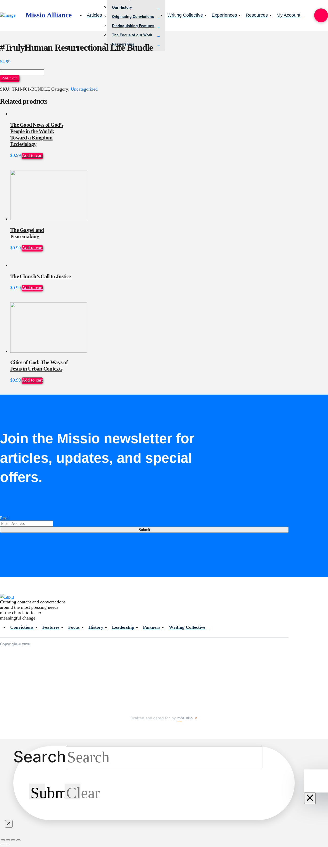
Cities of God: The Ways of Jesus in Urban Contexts (39, 365)
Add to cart (9, 78)
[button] (321, 15)
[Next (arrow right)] (8, 844)
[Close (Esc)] (18, 840)
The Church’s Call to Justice (40, 276)
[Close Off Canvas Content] (310, 798)
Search (39, 756)
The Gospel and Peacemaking (27, 233)
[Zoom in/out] (3, 840)
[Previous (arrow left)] (3, 844)
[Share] (13, 840)
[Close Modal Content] (9, 824)
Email (4, 518)
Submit (144, 529)
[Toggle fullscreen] (8, 840)
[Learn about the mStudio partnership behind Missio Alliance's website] (125, 730)
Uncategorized (84, 89)
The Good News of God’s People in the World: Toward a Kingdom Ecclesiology (36, 134)
